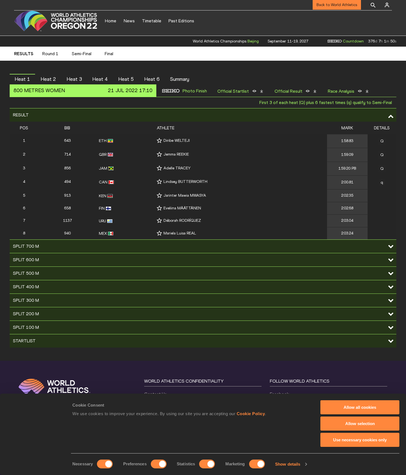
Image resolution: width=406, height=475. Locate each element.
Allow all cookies (360, 407)
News (129, 20)
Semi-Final (81, 53)
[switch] (159, 464)
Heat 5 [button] (126, 79)
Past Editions (181, 20)
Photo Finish (195, 91)
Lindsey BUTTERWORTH (185, 181)
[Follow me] (159, 140)
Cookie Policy (251, 413)
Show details (287, 464)
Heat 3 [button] (74, 79)
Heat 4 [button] (100, 79)
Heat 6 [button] (152, 79)
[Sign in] (387, 5)
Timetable (151, 20)
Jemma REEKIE (176, 154)
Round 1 (50, 53)
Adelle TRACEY (177, 168)
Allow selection (360, 423)
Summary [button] (179, 79)
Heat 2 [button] (48, 79)
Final (109, 53)
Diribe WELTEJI (177, 140)
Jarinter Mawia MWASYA (185, 195)
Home (110, 20)
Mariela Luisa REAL (180, 233)
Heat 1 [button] (22, 79)
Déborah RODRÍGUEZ (182, 220)
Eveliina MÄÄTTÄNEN (182, 208)
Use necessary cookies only (360, 439)
